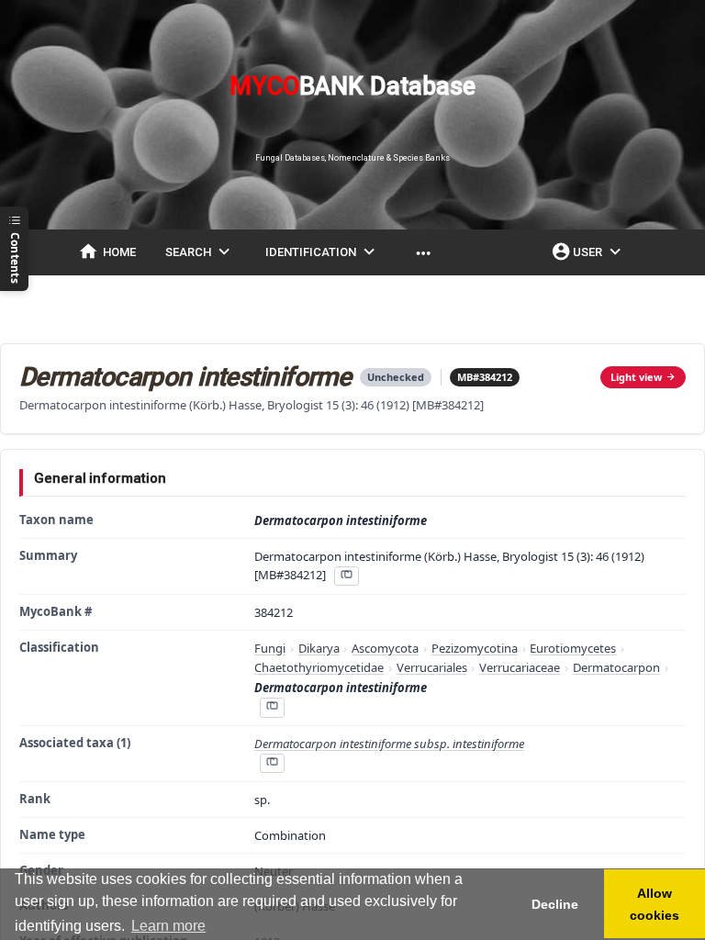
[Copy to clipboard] (346, 576)
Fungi (269, 648)
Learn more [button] (168, 926)
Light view (636, 377)
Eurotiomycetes (573, 648)
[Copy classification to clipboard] (272, 707)
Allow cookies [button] (654, 904)
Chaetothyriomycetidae (319, 667)
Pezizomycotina (474, 648)
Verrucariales (432, 667)
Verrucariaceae (519, 667)
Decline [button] (555, 904)
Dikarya (319, 648)
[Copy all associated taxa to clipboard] (272, 763)
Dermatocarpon (616, 667)
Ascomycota (385, 648)
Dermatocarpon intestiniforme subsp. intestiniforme (389, 743)
